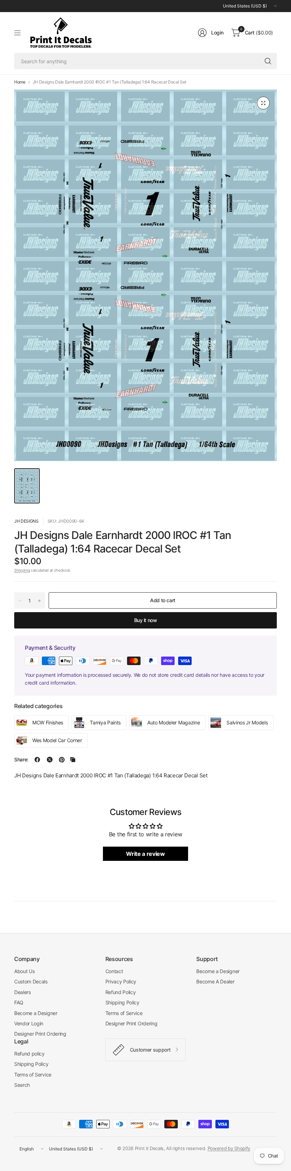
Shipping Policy (122, 1002)
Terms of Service (124, 1013)
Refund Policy (120, 992)
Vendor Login (28, 1023)
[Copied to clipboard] (72, 759)
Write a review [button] (145, 853)
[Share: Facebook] (37, 759)
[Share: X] (49, 759)
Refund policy (29, 1054)
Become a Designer (35, 1013)
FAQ (18, 1002)
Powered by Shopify (229, 1148)
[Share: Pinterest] (61, 759)
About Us (24, 971)
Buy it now (145, 620)
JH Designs (26, 521)
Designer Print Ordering (40, 1034)
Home (20, 82)
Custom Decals (31, 981)
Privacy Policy (121, 981)
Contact (114, 971)
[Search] (268, 61)
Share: (21, 759)
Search (22, 1085)
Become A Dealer (215, 981)
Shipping (22, 570)
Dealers (22, 992)
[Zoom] (263, 103)
